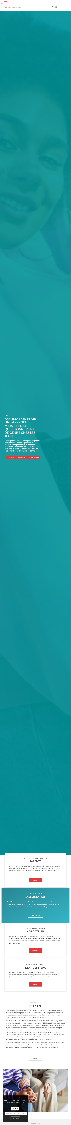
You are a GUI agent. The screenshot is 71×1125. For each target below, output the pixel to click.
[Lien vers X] (68, 7)
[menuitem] (52, 7)
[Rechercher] (52, 7)
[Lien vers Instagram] (62, 7)
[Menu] (56, 6)
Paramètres (15, 1118)
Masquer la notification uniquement (16, 1113)
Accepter (15, 1108)
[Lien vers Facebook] (65, 7)
